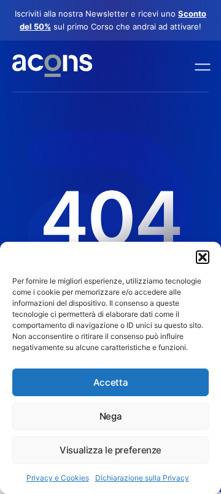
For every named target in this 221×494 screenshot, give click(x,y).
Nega (110, 416)
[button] (202, 257)
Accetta (110, 382)
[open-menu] (199, 66)
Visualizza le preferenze (110, 450)
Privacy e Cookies (57, 477)
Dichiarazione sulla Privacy (142, 477)
